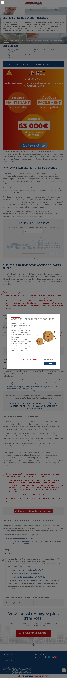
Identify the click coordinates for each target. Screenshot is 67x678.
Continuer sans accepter (28, 359)
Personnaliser (48, 359)
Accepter (49, 363)
